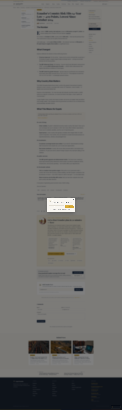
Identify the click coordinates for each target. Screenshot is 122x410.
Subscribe (68, 206)
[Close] (73, 200)
